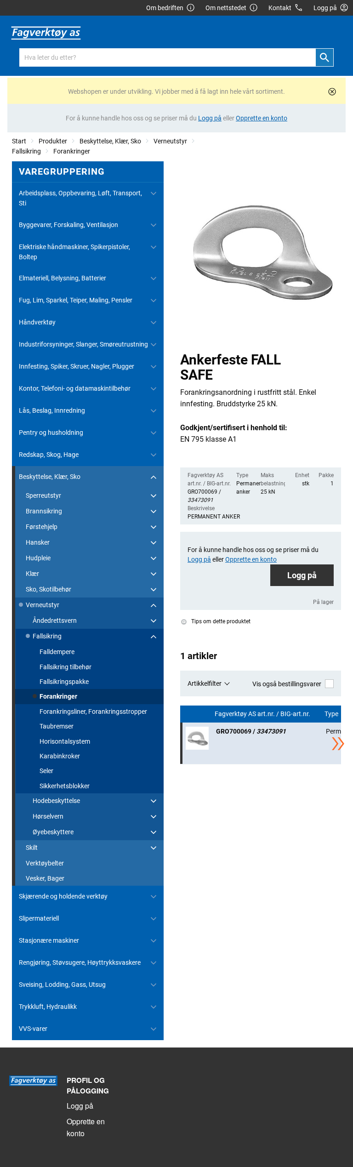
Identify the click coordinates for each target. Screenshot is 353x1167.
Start (19, 141)
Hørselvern (48, 816)
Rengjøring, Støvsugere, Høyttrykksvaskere (80, 962)
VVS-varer (33, 1028)
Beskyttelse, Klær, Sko (110, 141)
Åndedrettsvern (55, 620)
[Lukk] (332, 91)
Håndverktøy (37, 322)
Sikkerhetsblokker (65, 786)
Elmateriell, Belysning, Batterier (62, 278)
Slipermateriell (39, 918)
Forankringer (71, 151)
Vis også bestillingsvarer (286, 684)
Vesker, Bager (45, 878)
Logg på (302, 575)
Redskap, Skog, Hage (49, 454)
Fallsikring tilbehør (65, 667)
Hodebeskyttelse (56, 800)
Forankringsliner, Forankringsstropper (93, 711)
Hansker (38, 542)
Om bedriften (164, 7)
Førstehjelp (41, 526)
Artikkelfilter (205, 683)
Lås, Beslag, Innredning (52, 410)
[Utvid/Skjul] (153, 193)
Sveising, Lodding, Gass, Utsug (62, 984)
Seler (46, 770)
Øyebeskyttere (53, 832)
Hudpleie (38, 558)
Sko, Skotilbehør (48, 589)
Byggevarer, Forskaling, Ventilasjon (68, 224)
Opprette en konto (86, 1127)
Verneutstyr (170, 141)
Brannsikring (44, 511)
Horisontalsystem (65, 741)
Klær (32, 573)
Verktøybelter (45, 863)
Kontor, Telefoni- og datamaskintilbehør (75, 388)
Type (332, 714)
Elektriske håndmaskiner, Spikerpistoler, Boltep (74, 252)
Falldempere (57, 651)
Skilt (32, 847)
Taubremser (57, 726)
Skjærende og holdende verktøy (63, 896)
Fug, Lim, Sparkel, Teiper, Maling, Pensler (75, 300)
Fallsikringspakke (64, 681)
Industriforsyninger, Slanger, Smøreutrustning (83, 344)
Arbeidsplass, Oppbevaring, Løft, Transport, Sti (80, 198)
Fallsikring (26, 151)
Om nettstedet (225, 7)
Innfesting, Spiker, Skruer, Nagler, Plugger (76, 366)
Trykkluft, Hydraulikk (48, 1006)
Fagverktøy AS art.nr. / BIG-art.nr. (263, 714)
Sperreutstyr (43, 495)
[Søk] (324, 57)
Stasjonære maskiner (49, 940)
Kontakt (279, 7)
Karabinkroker (60, 756)
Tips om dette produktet (220, 621)
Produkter (53, 141)
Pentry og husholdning (51, 432)
